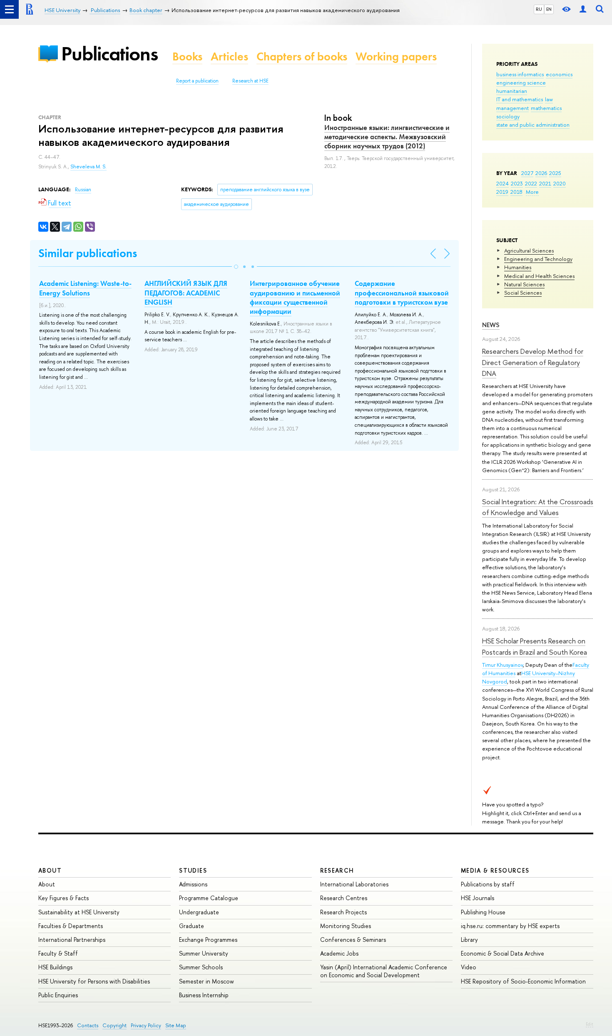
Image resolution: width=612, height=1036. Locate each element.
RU (539, 9)
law (549, 99)
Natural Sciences (524, 284)
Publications (109, 53)
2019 (502, 191)
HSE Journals (477, 898)
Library (469, 939)
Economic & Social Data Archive (502, 953)
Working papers (396, 56)
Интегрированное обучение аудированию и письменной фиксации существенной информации (295, 297)
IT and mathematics (519, 99)
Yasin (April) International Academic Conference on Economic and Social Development (383, 970)
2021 (545, 183)
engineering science (521, 82)
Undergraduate (199, 912)
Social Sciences (523, 292)
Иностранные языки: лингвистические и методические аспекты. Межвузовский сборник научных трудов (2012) (387, 136)
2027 (527, 173)
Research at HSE (250, 81)
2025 (555, 173)
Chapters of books (301, 56)
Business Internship (204, 995)
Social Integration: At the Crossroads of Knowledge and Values (537, 507)
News (491, 324)
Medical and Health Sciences (539, 276)
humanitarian (511, 91)
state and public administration (533, 124)
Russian (83, 189)
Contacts (87, 1025)
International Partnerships (71, 939)
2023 (517, 183)
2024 (502, 183)
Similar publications (87, 253)
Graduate (191, 926)
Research (337, 870)
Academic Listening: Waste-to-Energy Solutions (85, 288)
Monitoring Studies (345, 926)
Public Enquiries (58, 995)
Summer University (203, 953)
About (50, 870)
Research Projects (343, 912)
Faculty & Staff (58, 953)
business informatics (520, 74)
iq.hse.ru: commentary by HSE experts (510, 926)
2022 (531, 183)
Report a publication (197, 81)
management (512, 108)
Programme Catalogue (208, 898)
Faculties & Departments (70, 926)
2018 (516, 191)
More (532, 191)
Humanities (517, 267)
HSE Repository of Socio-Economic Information (523, 981)
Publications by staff (488, 884)
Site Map (175, 1025)
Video (468, 967)
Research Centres (343, 898)
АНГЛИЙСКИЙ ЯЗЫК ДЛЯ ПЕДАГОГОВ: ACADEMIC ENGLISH (185, 292)
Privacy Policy (146, 1025)
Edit (589, 1024)
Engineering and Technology (538, 259)
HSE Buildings (55, 967)
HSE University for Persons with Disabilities (94, 981)
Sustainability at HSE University (78, 912)
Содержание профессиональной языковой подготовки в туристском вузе (402, 292)
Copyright (114, 1025)
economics (559, 74)
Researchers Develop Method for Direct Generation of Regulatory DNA (532, 362)
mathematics (546, 108)
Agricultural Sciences (529, 250)
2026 (541, 173)
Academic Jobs (339, 953)
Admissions (193, 884)
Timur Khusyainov (502, 664)
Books (187, 56)
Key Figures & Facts (63, 898)
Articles (229, 56)
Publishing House (483, 912)
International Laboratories (354, 884)
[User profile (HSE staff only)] (583, 9)
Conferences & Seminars (353, 939)
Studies (193, 870)
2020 (559, 183)
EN (549, 9)
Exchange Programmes (208, 939)
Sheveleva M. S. (88, 166)
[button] (236, 267)
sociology (508, 116)
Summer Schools (201, 967)
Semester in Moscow (206, 981)
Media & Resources (495, 870)
